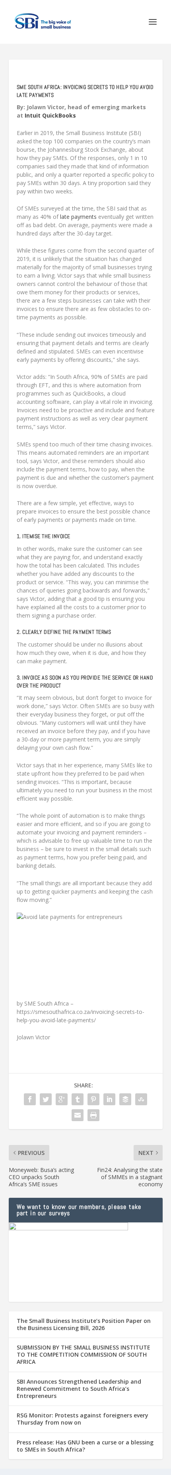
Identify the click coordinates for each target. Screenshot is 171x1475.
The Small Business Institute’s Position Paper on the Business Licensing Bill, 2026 (84, 1324)
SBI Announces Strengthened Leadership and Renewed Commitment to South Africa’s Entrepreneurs (79, 1389)
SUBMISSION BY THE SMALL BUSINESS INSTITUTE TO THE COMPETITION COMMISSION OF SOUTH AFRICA (83, 1354)
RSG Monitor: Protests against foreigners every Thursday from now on (82, 1418)
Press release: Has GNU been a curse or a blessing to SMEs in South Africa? (85, 1445)
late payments (78, 216)
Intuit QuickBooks (50, 115)
